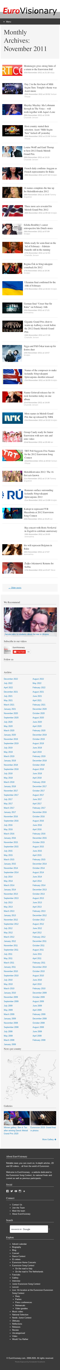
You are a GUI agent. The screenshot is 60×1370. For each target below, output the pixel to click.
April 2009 (37, 1010)
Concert (15, 1253)
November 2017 (11, 791)
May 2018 (8, 778)
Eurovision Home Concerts (24, 1262)
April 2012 (37, 932)
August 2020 (38, 717)
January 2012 (10, 941)
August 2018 (38, 769)
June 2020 (37, 722)
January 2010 (10, 993)
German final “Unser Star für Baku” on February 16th (38, 305)
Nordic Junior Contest (21, 1318)
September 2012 (11, 924)
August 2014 (38, 872)
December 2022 (11, 679)
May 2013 (8, 907)
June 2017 (37, 799)
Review (15, 1330)
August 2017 (38, 795)
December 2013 (40, 889)
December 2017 (40, 786)
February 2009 (39, 1014)
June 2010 (37, 980)
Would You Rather (20, 1339)
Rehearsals (20, 1305)
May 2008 (8, 1036)
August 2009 (38, 1001)
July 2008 (8, 1031)
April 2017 (37, 803)
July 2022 (8, 683)
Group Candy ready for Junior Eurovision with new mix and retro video (38, 435)
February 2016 (39, 834)
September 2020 (11, 717)
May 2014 (8, 881)
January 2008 (10, 1044)
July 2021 (8, 696)
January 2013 (10, 915)
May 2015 (8, 855)
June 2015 (37, 851)
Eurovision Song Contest (23, 1265)
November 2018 (11, 765)
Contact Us (17, 1205)
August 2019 (38, 743)
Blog (14, 1250)
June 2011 (37, 954)
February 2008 (39, 1040)
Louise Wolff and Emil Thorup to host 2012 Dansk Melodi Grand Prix (39, 151)
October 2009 (39, 997)
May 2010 (8, 984)
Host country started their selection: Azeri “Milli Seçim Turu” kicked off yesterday (38, 130)
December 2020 (40, 709)
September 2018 (11, 769)
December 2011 (39, 941)
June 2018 (37, 773)
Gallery (15, 1278)
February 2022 (39, 687)
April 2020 (37, 726)
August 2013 (38, 898)
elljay (52, 73)
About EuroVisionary (21, 1214)
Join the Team (18, 1208)
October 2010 (39, 971)
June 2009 (37, 1006)
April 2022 (8, 687)
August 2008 (38, 1027)
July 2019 (8, 748)
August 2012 (38, 924)
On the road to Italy (23, 1268)
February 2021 (39, 705)
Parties (18, 1299)
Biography (16, 1247)
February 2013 (39, 911)
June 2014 (37, 877)
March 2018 (9, 782)
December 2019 (40, 735)
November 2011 (11, 945)
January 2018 (10, 786)
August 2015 (38, 846)
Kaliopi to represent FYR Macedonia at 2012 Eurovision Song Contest (39, 512)
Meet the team (18, 1211)
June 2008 (37, 1031)
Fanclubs (16, 1275)
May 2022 (37, 683)
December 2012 (40, 915)
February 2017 (39, 808)
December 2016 (40, 812)
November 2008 (11, 1023)
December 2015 (40, 838)
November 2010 (11, 971)
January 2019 (10, 760)
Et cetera (16, 1259)
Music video (17, 1311)
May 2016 (8, 829)
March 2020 (9, 730)
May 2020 (8, 726)
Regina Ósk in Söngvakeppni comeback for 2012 (38, 265)
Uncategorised (18, 1333)
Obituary (16, 1321)
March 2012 (9, 937)
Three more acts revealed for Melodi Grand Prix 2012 (38, 208)
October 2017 (39, 791)
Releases (16, 1327)
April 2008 (37, 1036)
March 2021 (9, 705)
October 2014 (39, 868)
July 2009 (8, 1006)
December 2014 (40, 864)
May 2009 (8, 1010)
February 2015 (39, 859)
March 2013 (9, 911)
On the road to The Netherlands (29, 1271)
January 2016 (10, 838)
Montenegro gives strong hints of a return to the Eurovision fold (40, 67)
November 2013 (11, 894)
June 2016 (37, 825)
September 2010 (11, 975)
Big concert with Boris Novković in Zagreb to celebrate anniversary (40, 529)
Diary (17, 1296)
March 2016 (9, 834)
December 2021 (11, 692)
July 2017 (8, 799)
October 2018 (39, 765)
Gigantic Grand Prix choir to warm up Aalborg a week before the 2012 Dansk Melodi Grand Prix (40, 326)
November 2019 (11, 739)
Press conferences (23, 1302)
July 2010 (8, 980)
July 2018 (8, 773)
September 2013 (11, 898)
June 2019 (37, 748)
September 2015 (11, 846)
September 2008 (11, 1027)
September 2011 (11, 950)
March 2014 (9, 885)
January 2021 (10, 709)
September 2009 (11, 1001)
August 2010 (38, 975)
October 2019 (39, 739)
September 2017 (11, 795)
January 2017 (10, 812)
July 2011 (8, 954)
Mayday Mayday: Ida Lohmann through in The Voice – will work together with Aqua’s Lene (39, 108)
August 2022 (38, 679)
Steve (53, 570)
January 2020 (10, 735)
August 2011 (38, 950)
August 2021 (38, 692)
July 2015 (8, 851)
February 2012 (39, 937)
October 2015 (39, 842)
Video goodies (21, 1308)
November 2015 (11, 842)
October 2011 (38, 945)
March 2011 (9, 963)
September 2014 (11, 872)
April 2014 (37, 881)
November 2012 (11, 920)
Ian (51, 442)
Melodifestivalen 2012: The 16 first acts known (39, 473)
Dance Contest (18, 1256)
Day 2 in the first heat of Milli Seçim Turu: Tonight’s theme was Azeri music (40, 87)
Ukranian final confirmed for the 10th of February (40, 284)
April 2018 (37, 778)
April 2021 (37, 700)
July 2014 (8, 877)
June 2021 (37, 696)
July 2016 (8, 825)
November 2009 (11, 997)
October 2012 (39, 920)
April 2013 (37, 907)
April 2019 (37, 752)
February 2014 (39, 885)
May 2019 (8, 752)
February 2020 (39, 730)
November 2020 (11, 713)
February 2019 (39, 756)
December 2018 (40, 760)
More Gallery (48, 1139)
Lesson (15, 1287)
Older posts (14, 588)
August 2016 (38, 821)
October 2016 (39, 816)
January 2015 (10, 864)
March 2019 (9, 756)
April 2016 (37, 829)
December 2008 (40, 1018)
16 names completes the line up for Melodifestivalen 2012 (39, 189)
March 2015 (9, 859)
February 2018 (39, 782)
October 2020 (39, 713)
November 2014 (11, 868)
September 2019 (11, 743)
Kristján (54, 175)
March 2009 (9, 1014)
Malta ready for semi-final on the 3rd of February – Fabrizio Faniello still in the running (40, 246)
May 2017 (8, 803)
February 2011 (39, 963)
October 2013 (39, 894)
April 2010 (37, 984)
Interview (16, 1281)
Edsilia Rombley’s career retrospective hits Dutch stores (38, 226)
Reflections (17, 1324)
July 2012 (8, 928)
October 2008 (39, 1023)
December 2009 (40, 993)
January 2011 (10, 967)
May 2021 (8, 700)
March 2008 (9, 1040)
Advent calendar (19, 1244)
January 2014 (10, 889)
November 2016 (11, 816)
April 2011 (37, 958)
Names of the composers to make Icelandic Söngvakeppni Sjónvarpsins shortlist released (40, 374)
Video (14, 1336)
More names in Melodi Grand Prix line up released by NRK (38, 415)
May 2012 (8, 932)
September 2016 (11, 821)
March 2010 (9, 988)
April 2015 (37, 855)
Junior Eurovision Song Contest (26, 1284)
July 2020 (8, 722)
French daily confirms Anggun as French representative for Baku (40, 170)
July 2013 (8, 902)
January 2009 (10, 1018)
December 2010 (40, 967)
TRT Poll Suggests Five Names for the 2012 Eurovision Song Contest (39, 454)
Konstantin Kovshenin (37, 1362)
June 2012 (37, 928)
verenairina (28, 313)
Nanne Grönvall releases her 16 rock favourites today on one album (39, 396)
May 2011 (8, 958)
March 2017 (9, 808)
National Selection (20, 1314)
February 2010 (39, 988)
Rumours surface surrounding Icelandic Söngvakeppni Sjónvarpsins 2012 (38, 493)
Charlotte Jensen (31, 118)
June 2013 (37, 902)
